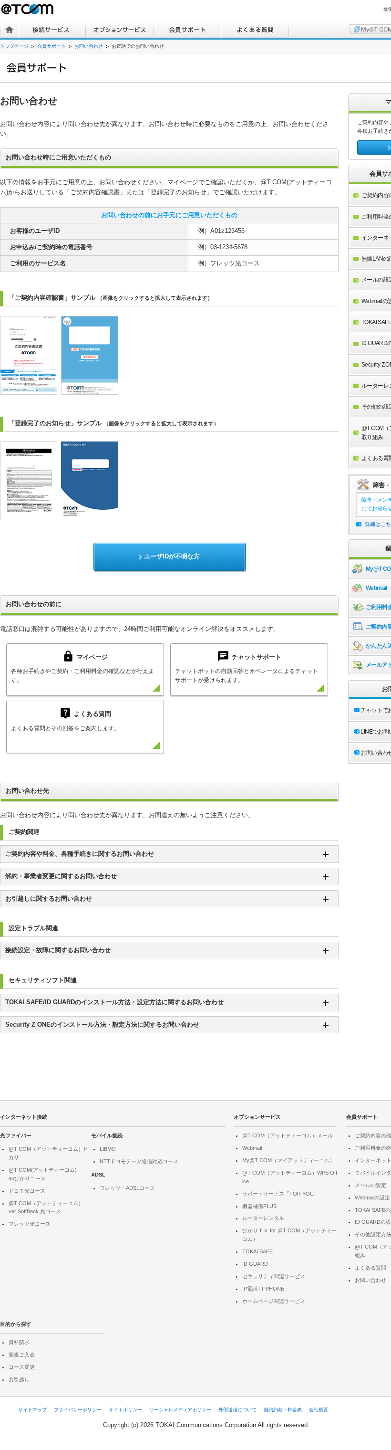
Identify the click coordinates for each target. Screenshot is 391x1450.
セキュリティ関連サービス (273, 1276)
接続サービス (52, 29)
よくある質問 (255, 29)
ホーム (9, 29)
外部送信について (237, 1409)
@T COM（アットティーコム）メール (287, 1135)
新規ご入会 (22, 1354)
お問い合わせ (88, 46)
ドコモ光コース (27, 1191)
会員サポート (187, 29)
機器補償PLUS (259, 1206)
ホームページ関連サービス (273, 1301)
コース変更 (22, 1367)
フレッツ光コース (30, 1224)
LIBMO (108, 1149)
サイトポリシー (125, 1409)
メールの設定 (370, 1185)
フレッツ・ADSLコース (127, 1188)
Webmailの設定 (372, 1197)
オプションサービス (119, 29)
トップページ (14, 46)
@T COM (28, 9)
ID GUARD (255, 1264)
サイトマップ (32, 1409)
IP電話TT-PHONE (263, 1289)
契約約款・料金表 (283, 1409)
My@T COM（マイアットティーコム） (288, 1160)
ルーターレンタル (263, 1218)
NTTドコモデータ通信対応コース (139, 1161)
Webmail (252, 1148)
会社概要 (318, 1409)
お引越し (19, 1379)
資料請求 (19, 1342)
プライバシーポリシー (78, 1409)
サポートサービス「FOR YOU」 (280, 1194)
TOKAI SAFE (257, 1251)
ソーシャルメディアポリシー (180, 1409)
